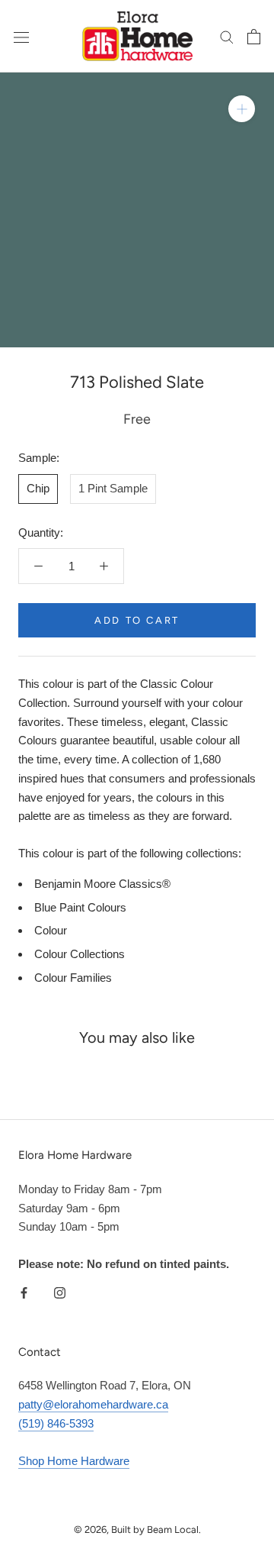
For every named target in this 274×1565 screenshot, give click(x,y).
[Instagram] (59, 1292)
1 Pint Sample (113, 488)
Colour (50, 930)
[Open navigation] (21, 37)
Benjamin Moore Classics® (102, 883)
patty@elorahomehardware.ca (93, 1404)
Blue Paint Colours (80, 907)
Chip (38, 488)
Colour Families (73, 977)
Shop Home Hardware (73, 1460)
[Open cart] (253, 36)
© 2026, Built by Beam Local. (137, 1529)
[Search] (227, 37)
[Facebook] (24, 1292)
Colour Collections (79, 953)
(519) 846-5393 (56, 1423)
